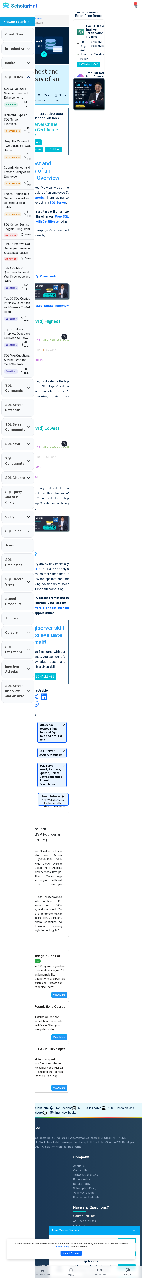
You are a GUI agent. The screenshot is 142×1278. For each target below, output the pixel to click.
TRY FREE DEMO (88, 64)
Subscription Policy (85, 1188)
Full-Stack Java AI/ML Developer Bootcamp (60, 1142)
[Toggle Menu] (71, 1270)
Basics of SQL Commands (37, 276)
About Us (79, 1166)
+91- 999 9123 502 (84, 1221)
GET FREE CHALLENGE (39, 676)
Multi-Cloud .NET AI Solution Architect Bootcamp (51, 1146)
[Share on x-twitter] (36, 696)
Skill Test (55, 149)
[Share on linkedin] (44, 696)
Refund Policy (81, 1183)
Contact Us (80, 1170)
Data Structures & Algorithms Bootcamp (72, 1138)
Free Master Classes (65, 1230)
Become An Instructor (87, 1197)
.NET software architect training (44, 608)
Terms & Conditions (85, 1175)
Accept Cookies (71, 1253)
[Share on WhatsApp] (35, 703)
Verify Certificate (83, 1192)
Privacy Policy (81, 1179)
